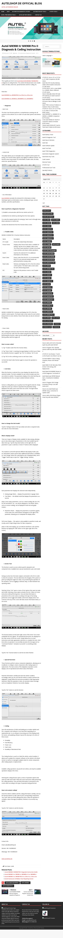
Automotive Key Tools (39, 11)
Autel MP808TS (47, 302)
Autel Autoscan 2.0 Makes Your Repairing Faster (19, 879)
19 (50, 193)
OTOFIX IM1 (56, 327)
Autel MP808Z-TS (47, 305)
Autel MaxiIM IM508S (48, 256)
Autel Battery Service (25, 15)
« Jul (43, 203)
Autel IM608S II (47, 241)
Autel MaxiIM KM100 (48, 259)
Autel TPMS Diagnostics (48, 151)
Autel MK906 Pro (47, 293)
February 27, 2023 (8, 53)
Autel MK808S (47, 272)
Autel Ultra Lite (47, 321)
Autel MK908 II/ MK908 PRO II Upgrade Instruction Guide (21, 872)
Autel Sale (45, 143)
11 (47, 190)
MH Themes (41, 928)
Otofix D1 (57, 324)
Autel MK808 (46, 266)
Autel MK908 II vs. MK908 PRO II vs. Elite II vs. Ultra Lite (21, 876)
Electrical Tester (46, 162)
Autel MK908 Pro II (8, 886)
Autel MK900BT (47, 290)
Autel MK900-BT (47, 287)
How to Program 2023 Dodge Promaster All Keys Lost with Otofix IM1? (50, 384)
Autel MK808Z (47, 278)
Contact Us (38, 15)
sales (16, 53)
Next (61, 27)
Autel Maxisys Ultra (49, 262)
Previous (2, 27)
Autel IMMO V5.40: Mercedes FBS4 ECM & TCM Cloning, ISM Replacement (51, 367)
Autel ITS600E (47, 244)
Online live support (27, 918)
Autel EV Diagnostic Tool (49, 137)
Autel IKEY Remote (48, 217)
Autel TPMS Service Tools (8, 15)
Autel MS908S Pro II (48, 314)
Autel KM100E (47, 247)
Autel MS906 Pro (47, 311)
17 (44, 193)
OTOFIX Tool (45, 165)
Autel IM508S (46, 223)
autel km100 (56, 244)
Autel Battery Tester (47, 134)
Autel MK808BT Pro (48, 269)
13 (53, 190)
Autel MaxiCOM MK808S (49, 250)
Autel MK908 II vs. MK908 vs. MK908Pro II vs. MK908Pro (20, 874)
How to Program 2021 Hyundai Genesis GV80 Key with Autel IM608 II (51, 349)
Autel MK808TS (47, 275)
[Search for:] (51, 46)
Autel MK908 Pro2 (48, 296)
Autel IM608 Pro (47, 229)
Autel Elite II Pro (48, 213)
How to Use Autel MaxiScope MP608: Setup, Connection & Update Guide (50, 390)
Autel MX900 (46, 318)
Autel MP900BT (47, 308)
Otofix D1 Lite (47, 327)
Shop (8, 11)
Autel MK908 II (25, 882)
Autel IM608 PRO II (48, 238)
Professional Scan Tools (48, 167)
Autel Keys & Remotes (48, 140)
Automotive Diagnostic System (21, 11)
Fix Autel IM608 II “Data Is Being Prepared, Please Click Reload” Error (51, 360)
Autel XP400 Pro (47, 324)
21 (56, 193)
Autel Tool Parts (46, 148)
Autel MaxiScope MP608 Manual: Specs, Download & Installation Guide (51, 378)
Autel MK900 (46, 284)
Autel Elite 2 (46, 210)
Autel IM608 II (47, 226)
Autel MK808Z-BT (47, 281)
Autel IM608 (55, 223)
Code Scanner (46, 159)
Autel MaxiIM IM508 (48, 253)
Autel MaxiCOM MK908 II (12, 882)
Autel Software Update (48, 145)
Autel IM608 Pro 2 (48, 235)
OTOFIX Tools (53, 11)
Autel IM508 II (55, 220)
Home (2, 11)
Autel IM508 (46, 220)
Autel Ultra (55, 318)
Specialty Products (47, 170)
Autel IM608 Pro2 (48, 232)
